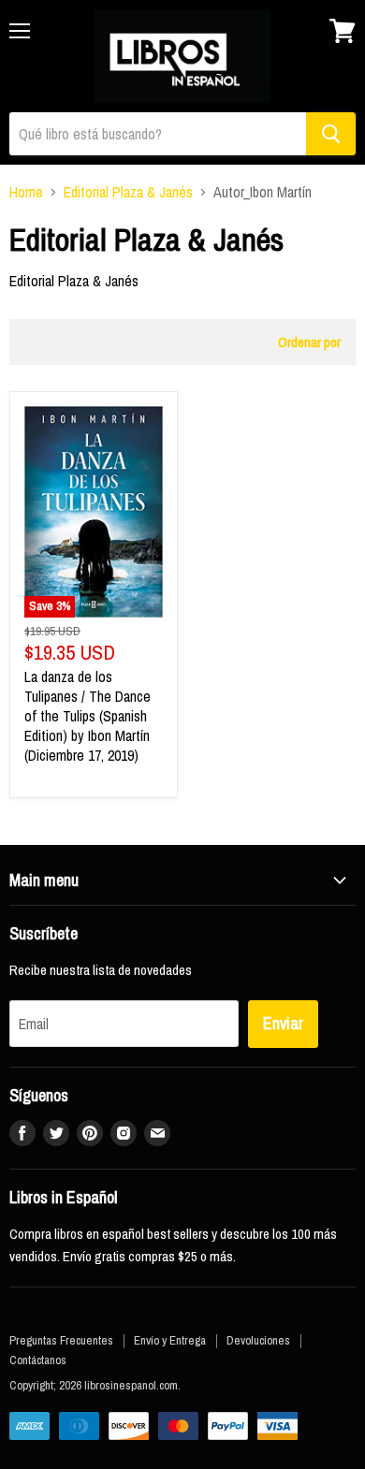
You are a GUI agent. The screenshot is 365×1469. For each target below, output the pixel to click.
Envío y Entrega (170, 1340)
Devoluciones (258, 1340)
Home (26, 191)
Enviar (283, 1023)
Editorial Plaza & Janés (128, 191)
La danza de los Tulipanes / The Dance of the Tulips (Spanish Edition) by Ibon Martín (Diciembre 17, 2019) (87, 715)
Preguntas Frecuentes (61, 1340)
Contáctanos (37, 1360)
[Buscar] (331, 133)
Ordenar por (309, 342)
